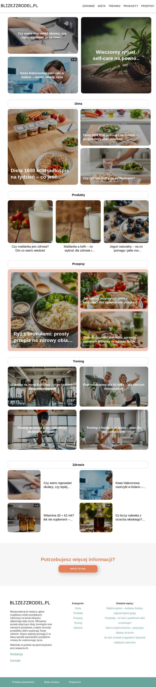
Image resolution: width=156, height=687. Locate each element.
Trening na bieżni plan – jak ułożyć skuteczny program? (42, 429)
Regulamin (75, 682)
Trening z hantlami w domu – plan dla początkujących (114, 429)
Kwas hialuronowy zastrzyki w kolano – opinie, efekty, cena (42, 75)
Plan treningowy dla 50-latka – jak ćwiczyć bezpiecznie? (114, 386)
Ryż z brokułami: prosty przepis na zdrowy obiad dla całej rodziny (42, 337)
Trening (115, 6)
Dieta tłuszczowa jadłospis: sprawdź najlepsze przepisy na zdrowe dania (109, 339)
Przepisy (147, 6)
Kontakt (15, 660)
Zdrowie (88, 6)
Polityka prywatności (23, 682)
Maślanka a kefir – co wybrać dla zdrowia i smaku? (78, 248)
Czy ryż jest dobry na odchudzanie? (109, 178)
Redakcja (16, 654)
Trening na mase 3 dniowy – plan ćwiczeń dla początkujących (42, 386)
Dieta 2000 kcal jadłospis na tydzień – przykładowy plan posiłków (110, 137)
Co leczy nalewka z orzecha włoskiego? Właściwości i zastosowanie (128, 517)
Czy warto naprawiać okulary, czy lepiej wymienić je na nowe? (42, 35)
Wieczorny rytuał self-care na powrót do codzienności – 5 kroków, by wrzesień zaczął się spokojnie (115, 55)
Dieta (102, 6)
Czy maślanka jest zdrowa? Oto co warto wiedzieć (30, 248)
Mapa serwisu (51, 682)
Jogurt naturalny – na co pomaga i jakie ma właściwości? (126, 248)
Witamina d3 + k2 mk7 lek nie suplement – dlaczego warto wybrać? (60, 517)
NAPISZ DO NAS (78, 569)
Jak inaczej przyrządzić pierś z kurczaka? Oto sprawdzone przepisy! (110, 300)
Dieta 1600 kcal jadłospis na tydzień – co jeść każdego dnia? (40, 174)
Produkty (131, 6)
